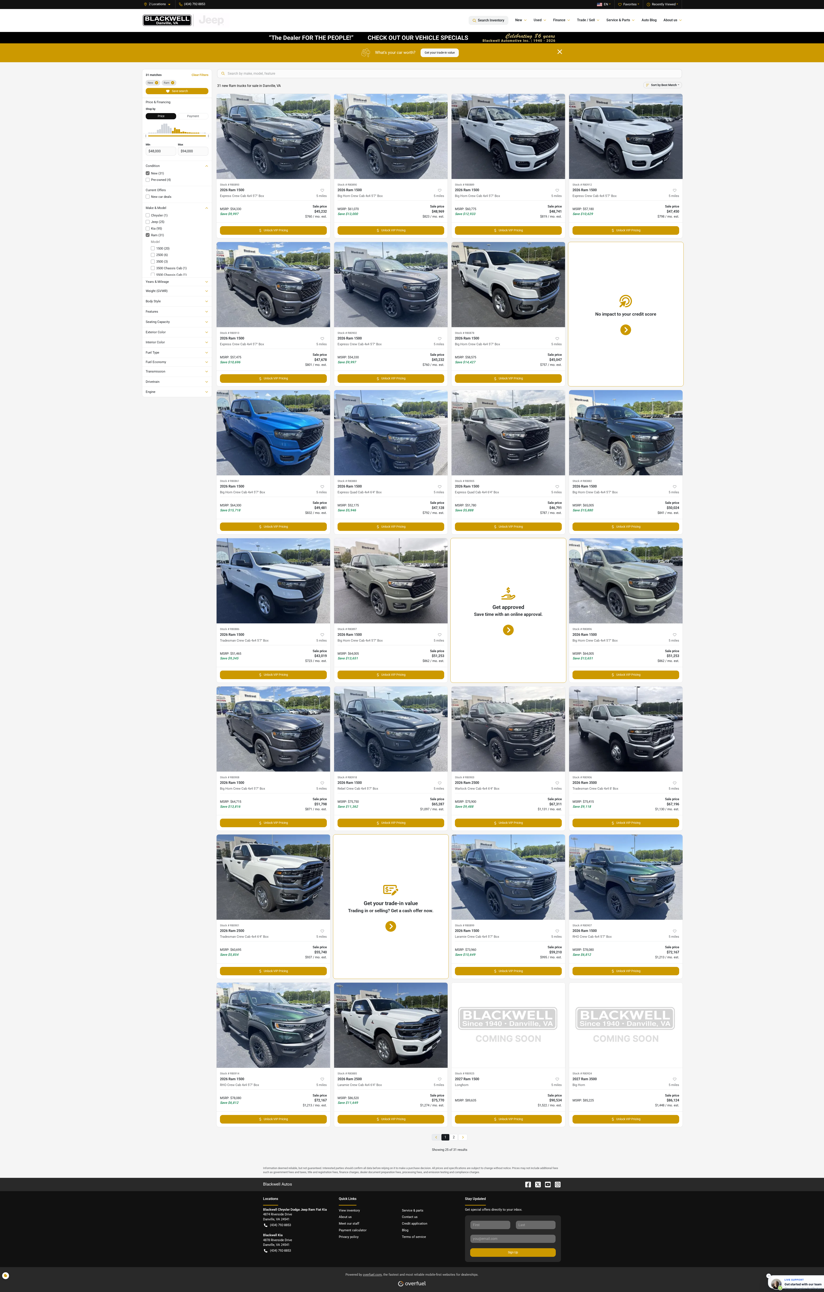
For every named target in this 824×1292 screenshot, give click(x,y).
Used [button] (538, 20)
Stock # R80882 (582, 481)
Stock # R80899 (464, 925)
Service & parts (412, 1210)
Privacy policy (349, 1237)
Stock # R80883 (347, 481)
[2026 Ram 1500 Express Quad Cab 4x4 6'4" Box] (391, 432)
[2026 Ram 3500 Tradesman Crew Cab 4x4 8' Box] (626, 729)
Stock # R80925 (464, 1073)
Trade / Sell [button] (586, 20)
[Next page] (462, 1137)
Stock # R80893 (229, 184)
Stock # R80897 (347, 629)
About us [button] (670, 20)
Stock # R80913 (229, 333)
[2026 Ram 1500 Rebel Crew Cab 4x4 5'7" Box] (391, 729)
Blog (405, 1230)
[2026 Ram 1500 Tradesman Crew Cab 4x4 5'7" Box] (273, 580)
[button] (159, 4)
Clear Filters (200, 75)
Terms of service (414, 1237)
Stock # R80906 (582, 777)
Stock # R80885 (347, 1073)
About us (345, 1217)
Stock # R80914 (229, 1073)
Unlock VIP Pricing (276, 230)
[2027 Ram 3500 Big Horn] (626, 1025)
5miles (321, 196)
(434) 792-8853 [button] (194, 4)
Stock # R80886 (229, 629)
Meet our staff (349, 1223)
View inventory (349, 1210)
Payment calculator (353, 1230)
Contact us (410, 1217)
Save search (179, 91)
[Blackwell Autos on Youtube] (546, 1184)
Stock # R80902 (347, 333)
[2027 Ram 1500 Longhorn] (508, 1025)
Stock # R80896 (582, 629)
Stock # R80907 (582, 925)
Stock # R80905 (464, 481)
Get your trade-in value (440, 52)
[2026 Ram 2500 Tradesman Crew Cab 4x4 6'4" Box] (273, 877)
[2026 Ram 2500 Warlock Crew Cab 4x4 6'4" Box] (508, 729)
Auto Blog (649, 20)
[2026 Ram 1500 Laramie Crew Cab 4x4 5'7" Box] (508, 877)
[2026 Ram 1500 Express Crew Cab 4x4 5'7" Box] (273, 136)
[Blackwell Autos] (185, 20)
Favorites (630, 4)
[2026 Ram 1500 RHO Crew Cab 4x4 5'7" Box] (626, 877)
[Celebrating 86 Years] (412, 37)
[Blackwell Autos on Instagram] (556, 1184)
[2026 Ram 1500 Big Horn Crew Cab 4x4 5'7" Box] (391, 136)
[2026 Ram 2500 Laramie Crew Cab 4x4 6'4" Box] (391, 1025)
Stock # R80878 (464, 333)
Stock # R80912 (582, 184)
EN (606, 4)
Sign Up (513, 1252)
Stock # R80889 (464, 184)
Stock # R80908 (229, 777)
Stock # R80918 (347, 777)
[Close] (560, 52)
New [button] (518, 20)
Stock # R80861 (229, 481)
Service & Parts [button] (618, 20)
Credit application (414, 1223)
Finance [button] (559, 20)
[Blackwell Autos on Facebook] (526, 1184)
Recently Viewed (664, 4)
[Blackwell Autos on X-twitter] (536, 1184)
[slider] (145, 136)
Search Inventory (491, 20)
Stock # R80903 (464, 777)
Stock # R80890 (347, 184)
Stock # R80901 (229, 925)
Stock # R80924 (582, 1073)
